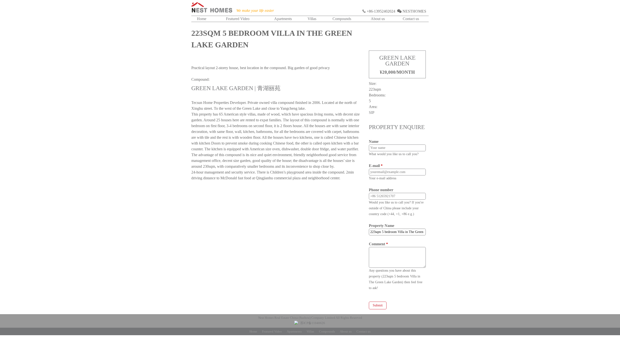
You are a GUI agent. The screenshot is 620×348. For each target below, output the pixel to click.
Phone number (381, 190)
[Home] (211, 8)
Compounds (342, 19)
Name (374, 141)
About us (378, 19)
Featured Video (237, 19)
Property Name (381, 226)
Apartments (283, 19)
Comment (378, 244)
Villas (312, 19)
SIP (371, 112)
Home (201, 19)
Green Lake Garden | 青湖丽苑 (235, 88)
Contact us (411, 19)
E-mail (376, 166)
